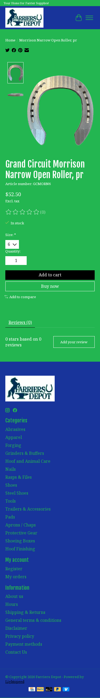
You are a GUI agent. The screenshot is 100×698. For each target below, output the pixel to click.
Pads (10, 517)
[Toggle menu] (89, 17)
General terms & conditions (33, 620)
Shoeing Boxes (20, 541)
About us (14, 596)
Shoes (11, 485)
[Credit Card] (32, 689)
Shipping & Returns (25, 612)
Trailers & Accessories (28, 509)
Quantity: (13, 251)
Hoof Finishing (20, 549)
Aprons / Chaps (20, 525)
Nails (10, 469)
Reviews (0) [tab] (20, 322)
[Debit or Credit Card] (49, 689)
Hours (11, 604)
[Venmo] (66, 689)
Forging (13, 445)
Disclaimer (16, 628)
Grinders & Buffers (24, 453)
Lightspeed (14, 681)
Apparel (13, 437)
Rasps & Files (18, 477)
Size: (10, 234)
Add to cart (50, 275)
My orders (15, 577)
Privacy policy (19, 636)
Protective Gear (21, 533)
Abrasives (15, 429)
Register (13, 569)
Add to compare (22, 296)
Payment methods (23, 644)
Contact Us (16, 652)
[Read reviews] (22, 212)
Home (10, 40)
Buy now (50, 286)
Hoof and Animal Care (27, 461)
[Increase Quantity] (21, 260)
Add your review (73, 342)
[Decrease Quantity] (10, 260)
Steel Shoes (16, 493)
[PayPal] (40, 689)
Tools (10, 501)
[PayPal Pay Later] (57, 689)
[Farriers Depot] (24, 18)
